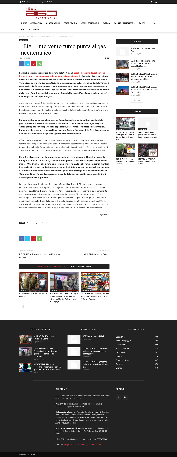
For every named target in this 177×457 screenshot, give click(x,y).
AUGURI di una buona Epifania (96, 254)
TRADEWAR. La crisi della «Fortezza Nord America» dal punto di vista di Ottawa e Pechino (95, 296)
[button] (154, 23)
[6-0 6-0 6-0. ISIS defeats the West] (122, 51)
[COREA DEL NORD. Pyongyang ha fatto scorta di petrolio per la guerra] (74, 364)
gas (37, 223)
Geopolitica (36, 23)
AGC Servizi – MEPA (30, 29)
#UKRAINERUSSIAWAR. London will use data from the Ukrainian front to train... (144, 89)
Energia (107, 23)
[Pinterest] (33, 63)
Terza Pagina (70, 23)
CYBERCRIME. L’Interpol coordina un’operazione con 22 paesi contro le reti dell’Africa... (47, 367)
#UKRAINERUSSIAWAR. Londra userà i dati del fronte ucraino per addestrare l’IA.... (144, 76)
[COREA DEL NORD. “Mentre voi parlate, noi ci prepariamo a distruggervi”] (74, 351)
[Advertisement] (110, 13)
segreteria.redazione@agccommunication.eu (84, 444)
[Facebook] (151, 2)
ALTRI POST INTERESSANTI (79, 266)
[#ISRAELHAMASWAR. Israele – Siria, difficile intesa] (148, 150)
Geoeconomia (53, 23)
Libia (43, 223)
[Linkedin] (156, 2)
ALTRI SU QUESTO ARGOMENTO (51, 266)
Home (24, 23)
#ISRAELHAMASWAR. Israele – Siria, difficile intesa (146, 161)
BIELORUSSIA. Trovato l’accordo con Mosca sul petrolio (39, 255)
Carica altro (136, 101)
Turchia (50, 223)
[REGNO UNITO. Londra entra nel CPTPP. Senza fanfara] (125, 150)
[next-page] (25, 306)
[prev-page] (21, 306)
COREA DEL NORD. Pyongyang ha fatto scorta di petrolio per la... (95, 364)
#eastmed (30, 223)
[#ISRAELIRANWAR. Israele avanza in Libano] (33, 282)
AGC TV (142, 23)
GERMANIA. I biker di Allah (93, 336)
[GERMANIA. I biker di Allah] (74, 339)
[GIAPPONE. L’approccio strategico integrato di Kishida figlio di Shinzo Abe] (125, 123)
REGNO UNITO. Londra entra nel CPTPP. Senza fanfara (125, 161)
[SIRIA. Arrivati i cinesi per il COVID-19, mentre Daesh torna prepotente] (148, 123)
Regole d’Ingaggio (89, 23)
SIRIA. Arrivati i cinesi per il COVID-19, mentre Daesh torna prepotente (147, 134)
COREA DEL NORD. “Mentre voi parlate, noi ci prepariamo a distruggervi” (95, 351)
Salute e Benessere (123, 23)
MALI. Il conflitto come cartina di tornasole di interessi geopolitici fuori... (143, 63)
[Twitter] (27, 63)
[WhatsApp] (39, 63)
